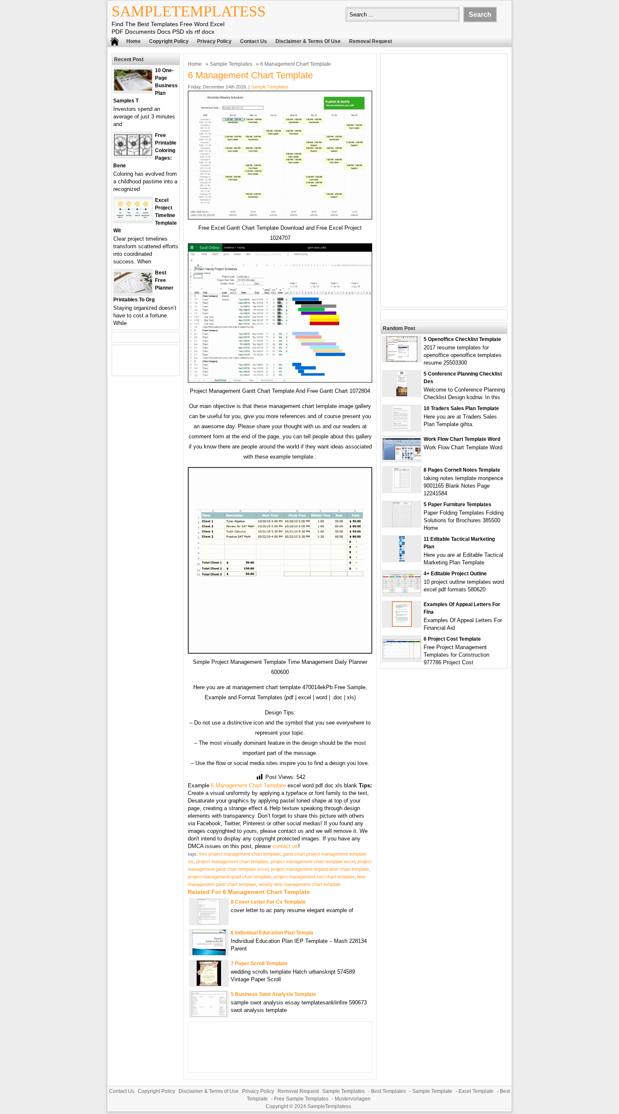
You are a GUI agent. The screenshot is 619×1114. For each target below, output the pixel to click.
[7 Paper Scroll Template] (209, 984)
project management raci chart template (314, 876)
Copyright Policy (169, 41)
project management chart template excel (313, 861)
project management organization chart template (320, 869)
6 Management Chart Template (248, 785)
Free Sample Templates (301, 1099)
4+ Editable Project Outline (455, 574)
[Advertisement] (444, 180)
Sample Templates (231, 64)
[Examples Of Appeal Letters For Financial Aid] (402, 625)
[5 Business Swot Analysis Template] (209, 1015)
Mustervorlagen (353, 1099)
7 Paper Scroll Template (259, 963)
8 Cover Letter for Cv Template (268, 902)
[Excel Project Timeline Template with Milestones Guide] (133, 218)
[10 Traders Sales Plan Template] (401, 429)
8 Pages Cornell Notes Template (462, 470)
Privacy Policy (214, 41)
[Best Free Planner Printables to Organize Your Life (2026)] (133, 291)
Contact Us (253, 41)
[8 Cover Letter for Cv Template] (209, 922)
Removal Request (370, 41)
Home (133, 41)
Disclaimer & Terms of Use (308, 41)
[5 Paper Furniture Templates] (401, 525)
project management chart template (232, 861)
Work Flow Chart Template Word (462, 439)
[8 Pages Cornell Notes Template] (401, 490)
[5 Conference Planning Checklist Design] (401, 394)
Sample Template (432, 1091)
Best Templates (388, 1091)
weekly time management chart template (300, 884)
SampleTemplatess (189, 11)
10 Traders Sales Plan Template (461, 408)
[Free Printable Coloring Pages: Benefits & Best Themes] (133, 153)
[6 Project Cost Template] (402, 656)
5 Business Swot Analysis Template (273, 994)
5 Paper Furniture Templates (457, 504)
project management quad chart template (229, 876)
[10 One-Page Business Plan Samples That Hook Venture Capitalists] (133, 89)
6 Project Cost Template (452, 639)
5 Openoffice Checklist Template (462, 339)
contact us (285, 846)
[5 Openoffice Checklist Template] (401, 360)
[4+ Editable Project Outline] (402, 591)
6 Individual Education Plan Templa (272, 933)
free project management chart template (239, 853)
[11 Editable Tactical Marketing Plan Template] (402, 559)
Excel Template (476, 1091)
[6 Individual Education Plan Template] (209, 953)
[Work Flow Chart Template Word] (402, 458)
